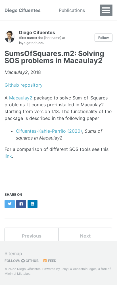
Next (85, 236)
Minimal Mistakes (17, 274)
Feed (52, 261)
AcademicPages (85, 269)
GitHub (32, 261)
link (8, 156)
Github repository (24, 85)
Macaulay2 (20, 98)
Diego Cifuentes (23, 10)
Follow (103, 38)
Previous (31, 236)
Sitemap (13, 253)
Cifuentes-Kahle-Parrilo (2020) (49, 131)
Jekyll (65, 269)
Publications (72, 10)
